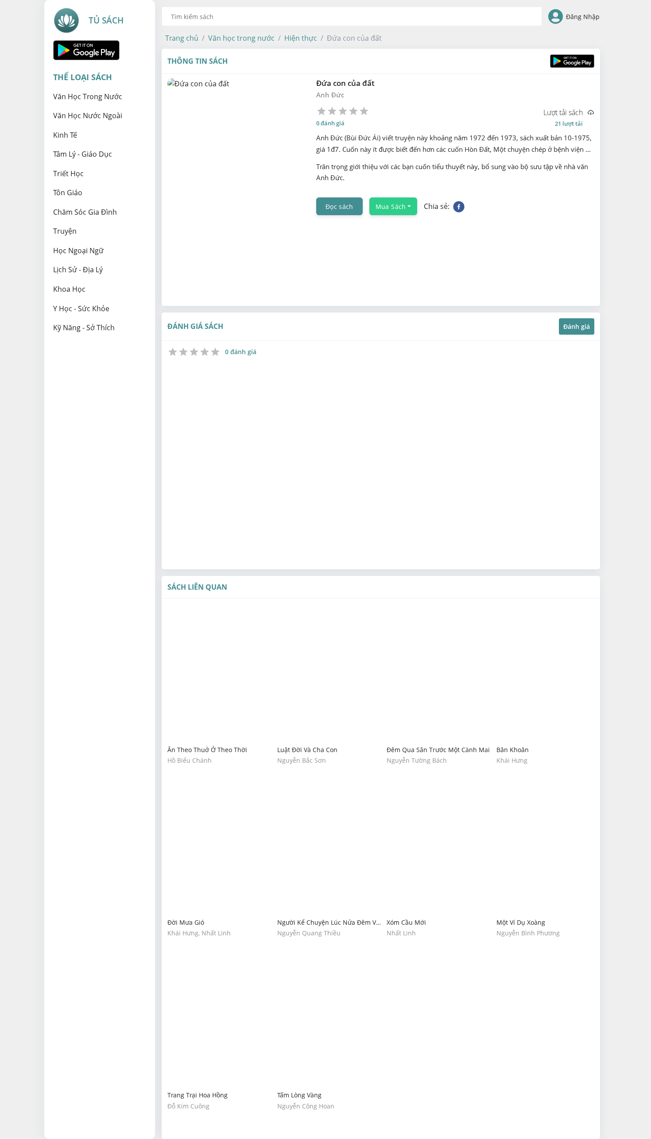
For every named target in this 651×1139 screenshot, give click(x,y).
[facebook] (459, 206)
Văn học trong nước (241, 38)
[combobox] (352, 16)
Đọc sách (339, 206)
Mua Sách (391, 206)
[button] (181, 38)
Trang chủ (181, 38)
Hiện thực (300, 38)
